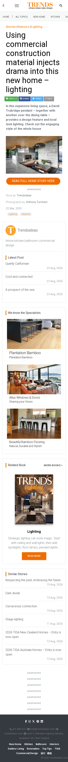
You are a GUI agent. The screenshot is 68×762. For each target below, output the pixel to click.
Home (6, 17)
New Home (39, 17)
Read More (34, 556)
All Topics (21, 17)
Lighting (13, 214)
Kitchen (55, 17)
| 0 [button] (13, 98)
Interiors (26, 214)
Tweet (38, 98)
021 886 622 (19, 729)
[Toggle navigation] (16, 5)
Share (25, 98)
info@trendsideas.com (42, 729)
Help (50, 98)
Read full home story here (33, 181)
